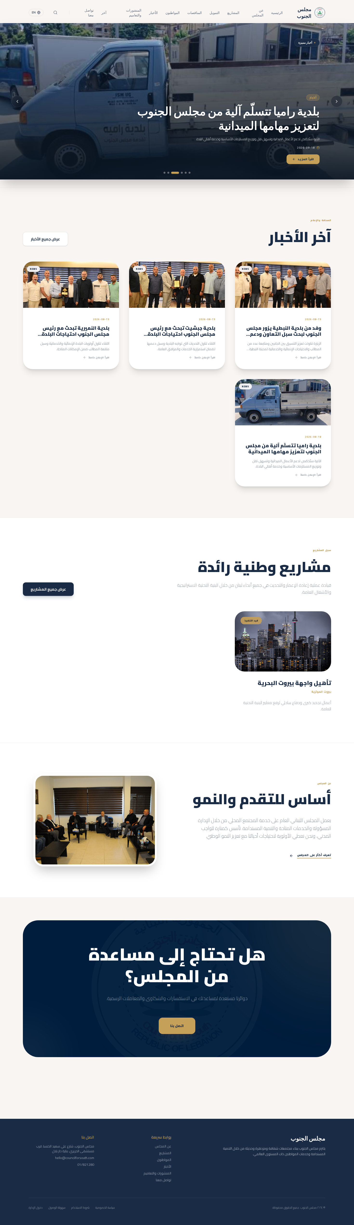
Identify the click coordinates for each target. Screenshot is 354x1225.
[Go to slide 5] (171, 173)
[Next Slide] (17, 101)
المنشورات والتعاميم (133, 12)
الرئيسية (277, 12)
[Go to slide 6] (164, 173)
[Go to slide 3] (182, 173)
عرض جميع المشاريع (48, 589)
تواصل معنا (89, 12)
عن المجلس (257, 12)
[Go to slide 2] (186, 173)
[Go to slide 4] (178, 173)
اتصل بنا (177, 1026)
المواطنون (172, 12)
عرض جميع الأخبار (45, 239)
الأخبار (153, 12)
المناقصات (194, 12)
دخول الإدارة (36, 1208)
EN (34, 12)
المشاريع (233, 12)
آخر (103, 12)
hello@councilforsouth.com (74, 1158)
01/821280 (85, 1164)
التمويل (215, 12)
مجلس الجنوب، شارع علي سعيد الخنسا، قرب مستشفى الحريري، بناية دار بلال (65, 1148)
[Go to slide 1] (189, 173)
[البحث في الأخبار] (55, 12)
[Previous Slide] (336, 101)
